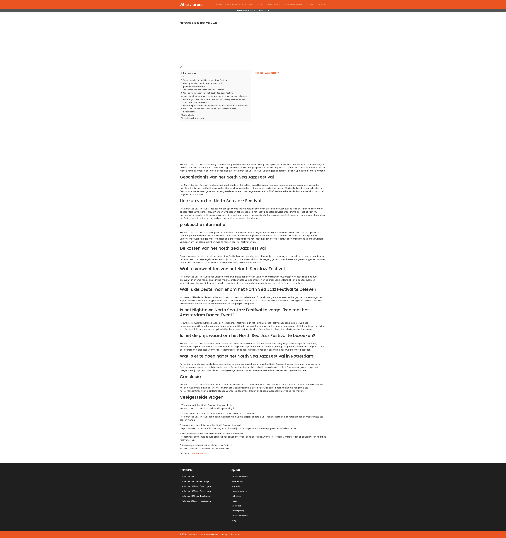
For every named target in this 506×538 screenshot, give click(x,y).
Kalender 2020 (188, 476)
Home (219, 4)
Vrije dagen (273, 4)
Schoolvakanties (234, 4)
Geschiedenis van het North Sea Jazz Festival (205, 80)
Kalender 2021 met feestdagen (196, 481)
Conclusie (189, 115)
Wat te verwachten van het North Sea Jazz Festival (208, 93)
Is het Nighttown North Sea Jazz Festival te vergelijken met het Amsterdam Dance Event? (214, 101)
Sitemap (224, 534)
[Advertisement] (253, 47)
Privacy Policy (236, 534)
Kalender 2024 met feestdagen (196, 496)
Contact (311, 4)
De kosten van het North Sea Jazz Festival (204, 89)
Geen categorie (198, 453)
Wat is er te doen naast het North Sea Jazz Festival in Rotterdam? (209, 110)
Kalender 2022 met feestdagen (196, 486)
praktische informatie (194, 86)
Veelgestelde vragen (193, 118)
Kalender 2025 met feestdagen (196, 501)
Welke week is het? (293, 4)
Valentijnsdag (238, 510)
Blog (322, 4)
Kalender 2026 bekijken (267, 72)
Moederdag (237, 481)
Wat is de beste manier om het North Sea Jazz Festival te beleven (215, 96)
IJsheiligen (236, 496)
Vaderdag (236, 506)
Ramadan (236, 486)
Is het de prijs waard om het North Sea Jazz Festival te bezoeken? (215, 105)
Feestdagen (255, 4)
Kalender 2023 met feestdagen (196, 491)
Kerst (234, 501)
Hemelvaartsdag (239, 491)
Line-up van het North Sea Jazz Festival (202, 83)
